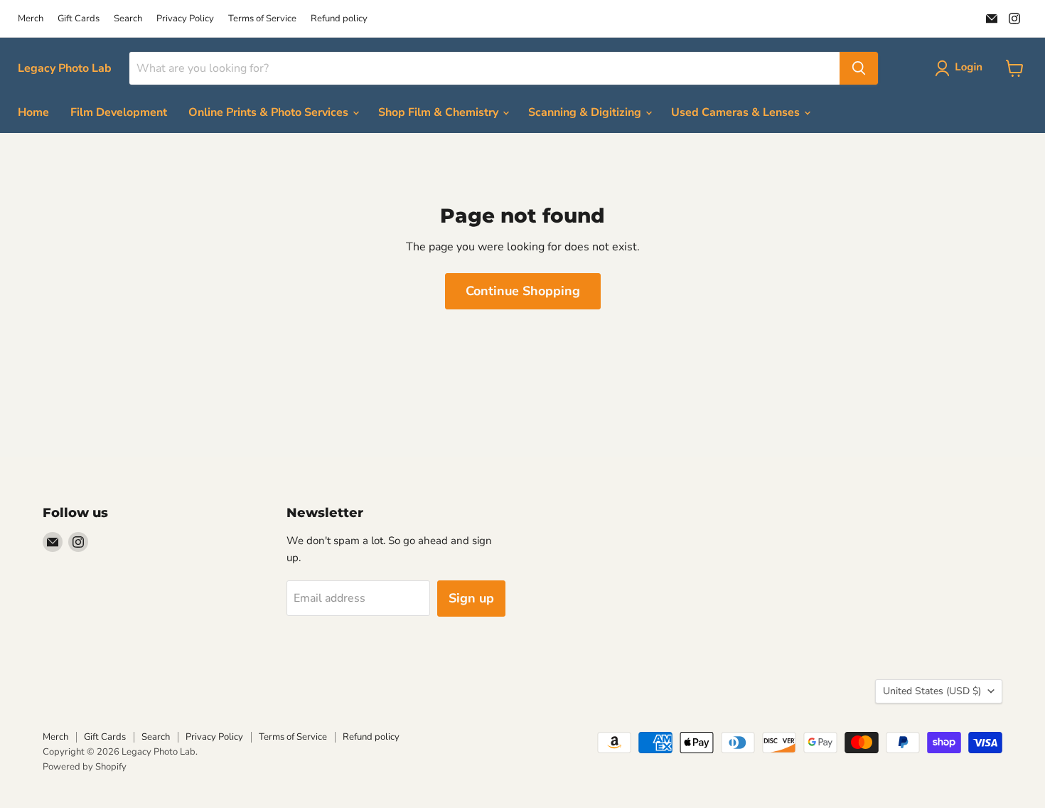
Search (128, 19)
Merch (30, 19)
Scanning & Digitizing (586, 112)
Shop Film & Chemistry (439, 112)
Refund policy (339, 19)
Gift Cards (79, 19)
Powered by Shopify (85, 766)
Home (33, 112)
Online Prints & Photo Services (269, 112)
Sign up (471, 598)
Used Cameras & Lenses (737, 112)
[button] (961, 68)
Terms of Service (262, 19)
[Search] (859, 68)
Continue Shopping (523, 290)
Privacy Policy (185, 19)
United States (932, 691)
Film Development (118, 112)
